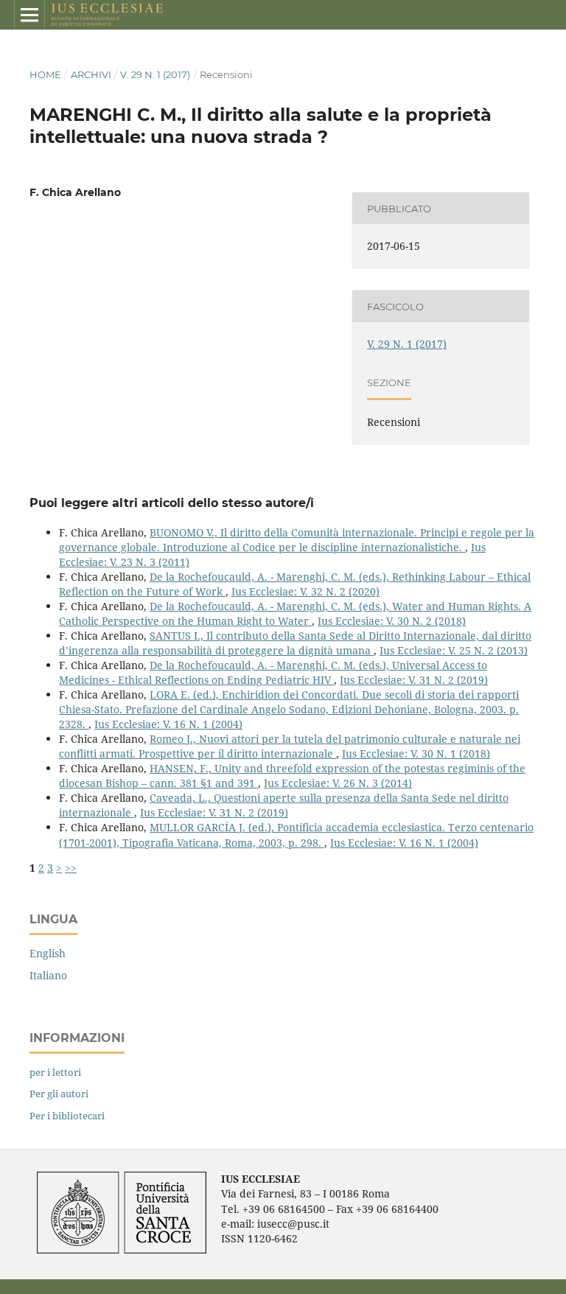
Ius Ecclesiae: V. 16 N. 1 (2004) (168, 724)
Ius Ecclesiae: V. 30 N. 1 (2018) (416, 753)
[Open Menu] (29, 14)
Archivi (91, 74)
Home (45, 74)
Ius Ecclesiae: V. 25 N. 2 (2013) (454, 650)
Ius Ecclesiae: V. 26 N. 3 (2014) (338, 783)
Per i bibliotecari (67, 1115)
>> (71, 868)
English (47, 953)
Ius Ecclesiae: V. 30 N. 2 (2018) (392, 621)
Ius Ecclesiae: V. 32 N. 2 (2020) (305, 591)
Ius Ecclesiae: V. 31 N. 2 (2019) (414, 680)
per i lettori (55, 1072)
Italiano (48, 975)
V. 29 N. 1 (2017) (155, 74)
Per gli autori (58, 1093)
